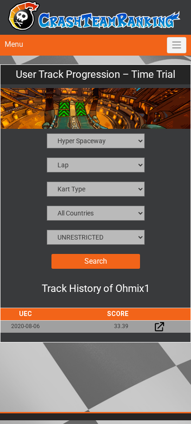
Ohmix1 (132, 288)
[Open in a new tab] (159, 326)
